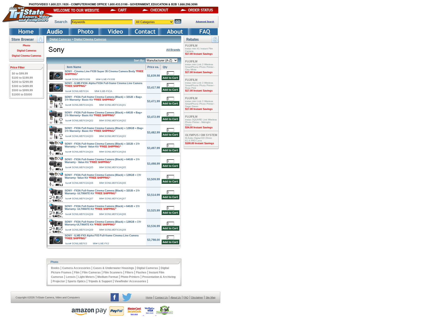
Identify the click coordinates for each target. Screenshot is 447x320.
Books (55, 268)
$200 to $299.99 (22, 82)
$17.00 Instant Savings (199, 53)
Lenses (71, 277)
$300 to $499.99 (22, 86)
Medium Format (107, 277)
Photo (26, 45)
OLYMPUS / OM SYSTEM (201, 135)
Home (149, 297)
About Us (175, 297)
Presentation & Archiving (159, 277)
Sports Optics (77, 281)
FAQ (186, 297)
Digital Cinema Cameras (26, 55)
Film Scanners (112, 272)
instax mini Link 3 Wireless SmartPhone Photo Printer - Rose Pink (200, 85)
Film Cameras (91, 272)
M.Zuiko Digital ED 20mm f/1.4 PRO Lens (198, 139)
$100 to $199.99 (22, 77)
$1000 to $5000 (22, 94)
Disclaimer (197, 297)
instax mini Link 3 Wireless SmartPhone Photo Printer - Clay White (200, 67)
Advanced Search (205, 21)
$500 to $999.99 (22, 90)
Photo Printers (130, 277)
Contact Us (161, 297)
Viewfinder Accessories (130, 281)
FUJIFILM (191, 45)
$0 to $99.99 (20, 73)
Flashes (141, 272)
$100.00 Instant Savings (199, 143)
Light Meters (86, 277)
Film (77, 272)
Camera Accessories (76, 268)
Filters (129, 272)
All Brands (173, 49)
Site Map (210, 297)
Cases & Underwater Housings (113, 268)
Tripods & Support (100, 281)
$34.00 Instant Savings (199, 127)
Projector (59, 281)
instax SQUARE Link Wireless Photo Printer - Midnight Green (201, 122)
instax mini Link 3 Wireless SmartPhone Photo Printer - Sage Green (200, 104)
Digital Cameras (26, 50)
